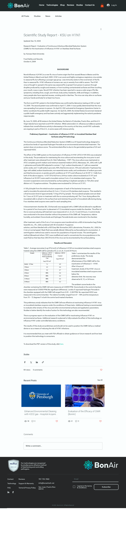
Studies (37, 16)
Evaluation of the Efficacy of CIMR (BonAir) (84, 413)
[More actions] (100, 29)
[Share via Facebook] (25, 362)
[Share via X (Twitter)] (31, 362)
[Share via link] (43, 362)
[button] (90, 5)
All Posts (25, 16)
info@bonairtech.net (46, 483)
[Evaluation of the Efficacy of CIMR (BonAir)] (85, 396)
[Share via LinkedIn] (37, 362)
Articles (58, 16)
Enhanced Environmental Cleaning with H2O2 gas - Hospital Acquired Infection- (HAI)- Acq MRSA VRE (40, 413)
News (47, 16)
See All (99, 380)
